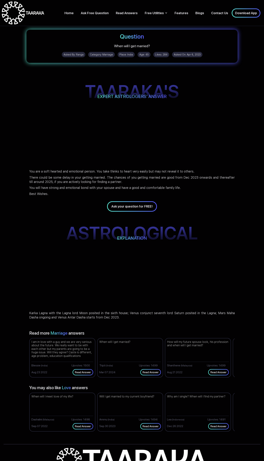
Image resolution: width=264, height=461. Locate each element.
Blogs (199, 13)
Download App (246, 13)
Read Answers (127, 13)
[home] (23, 12)
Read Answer (83, 372)
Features (181, 13)
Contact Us (219, 13)
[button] (156, 13)
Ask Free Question (95, 13)
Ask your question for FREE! (132, 206)
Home (69, 13)
